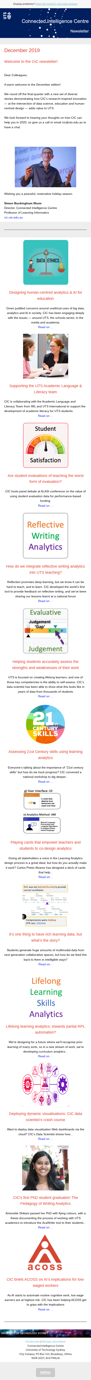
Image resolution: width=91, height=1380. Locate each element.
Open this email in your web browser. (57, 4)
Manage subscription (54, 1341)
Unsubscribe (32, 1341)
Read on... (45, 877)
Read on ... (45, 327)
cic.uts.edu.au (13, 217)
